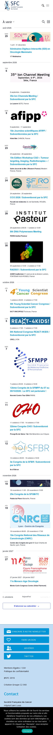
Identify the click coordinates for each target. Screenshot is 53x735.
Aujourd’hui (26, 596)
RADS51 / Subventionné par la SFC (28, 269)
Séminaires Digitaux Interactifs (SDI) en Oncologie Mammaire (30, 50)
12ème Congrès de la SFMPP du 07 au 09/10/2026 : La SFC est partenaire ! (29, 389)
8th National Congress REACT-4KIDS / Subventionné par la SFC (29, 333)
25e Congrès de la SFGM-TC (24, 494)
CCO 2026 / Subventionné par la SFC (29, 197)
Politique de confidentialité (16, 671)
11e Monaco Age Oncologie (24, 581)
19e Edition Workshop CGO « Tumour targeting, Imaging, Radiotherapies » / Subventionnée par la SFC (29, 161)
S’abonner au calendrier (25, 606)
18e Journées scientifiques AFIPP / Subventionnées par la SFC (28, 132)
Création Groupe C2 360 (15, 684)
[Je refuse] (49, 721)
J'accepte (27, 731)
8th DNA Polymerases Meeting (25, 231)
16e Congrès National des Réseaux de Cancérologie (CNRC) (29, 537)
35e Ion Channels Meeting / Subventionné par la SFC (24, 97)
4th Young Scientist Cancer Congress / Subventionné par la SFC (30, 305)
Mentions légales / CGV (15, 667)
